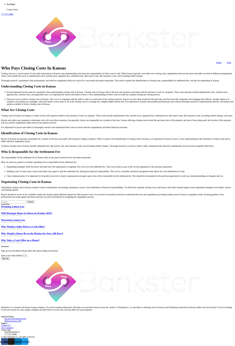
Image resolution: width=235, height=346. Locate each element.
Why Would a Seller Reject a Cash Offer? (23, 226)
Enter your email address (12, 255)
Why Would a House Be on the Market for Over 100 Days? (32, 233)
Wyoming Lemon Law (12, 206)
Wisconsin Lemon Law (13, 220)
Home (219, 62)
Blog (229, 62)
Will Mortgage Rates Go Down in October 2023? (26, 213)
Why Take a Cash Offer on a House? (20, 240)
